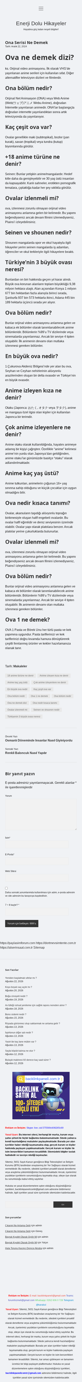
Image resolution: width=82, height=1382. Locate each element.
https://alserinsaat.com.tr (16, 947)
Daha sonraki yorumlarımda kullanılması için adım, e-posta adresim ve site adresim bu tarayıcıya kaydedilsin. (40, 894)
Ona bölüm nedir (16, 696)
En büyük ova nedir (17, 689)
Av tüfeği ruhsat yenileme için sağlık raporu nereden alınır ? (36, 1005)
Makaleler (20, 666)
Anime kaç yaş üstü (17, 682)
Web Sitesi (10, 871)
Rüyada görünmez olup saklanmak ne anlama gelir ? (32, 1023)
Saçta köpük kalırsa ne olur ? (20, 1050)
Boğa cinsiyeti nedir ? (16, 996)
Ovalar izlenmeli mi (17, 709)
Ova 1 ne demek (39, 696)
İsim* (7, 837)
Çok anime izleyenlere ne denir (50, 682)
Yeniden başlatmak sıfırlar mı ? (21, 978)
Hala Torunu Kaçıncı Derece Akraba (23, 1248)
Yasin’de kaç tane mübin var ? (20, 1041)
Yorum (8, 796)
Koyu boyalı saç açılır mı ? (18, 987)
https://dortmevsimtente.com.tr (56, 943)
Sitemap (39, 947)
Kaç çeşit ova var (42, 689)
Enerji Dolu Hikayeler (41, 23)
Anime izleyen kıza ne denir (54, 675)
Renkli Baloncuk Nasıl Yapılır (26, 753)
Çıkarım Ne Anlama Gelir (18, 1225)
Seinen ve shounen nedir (46, 709)
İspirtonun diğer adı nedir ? (19, 1032)
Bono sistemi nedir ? (15, 1014)
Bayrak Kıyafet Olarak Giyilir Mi (21, 1237)
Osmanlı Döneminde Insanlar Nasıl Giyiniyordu (38, 740)
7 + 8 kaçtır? (12, 905)
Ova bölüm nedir (62, 696)
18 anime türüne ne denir (20, 675)
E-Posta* (9, 854)
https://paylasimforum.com (17, 943)
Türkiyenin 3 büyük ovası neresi (23, 716)
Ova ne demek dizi (17, 703)
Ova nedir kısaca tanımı (45, 703)
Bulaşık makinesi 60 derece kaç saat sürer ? (28, 1060)
